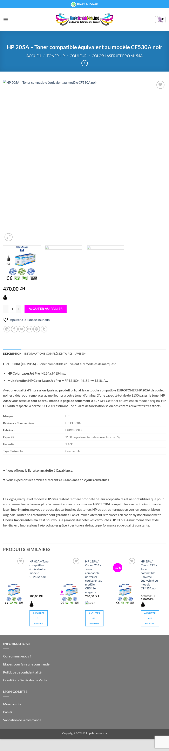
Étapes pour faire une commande (26, 664)
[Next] (157, 161)
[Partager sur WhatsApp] (7, 329)
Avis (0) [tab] (80, 353)
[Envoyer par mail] (29, 329)
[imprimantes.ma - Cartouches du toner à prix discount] (84, 19)
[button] (5, 19)
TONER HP (56, 55)
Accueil (34, 55)
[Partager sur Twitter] (21, 329)
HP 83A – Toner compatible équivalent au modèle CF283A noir (39, 569)
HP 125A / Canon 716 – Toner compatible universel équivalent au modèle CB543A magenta (93, 577)
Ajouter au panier (46, 308)
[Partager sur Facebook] (14, 329)
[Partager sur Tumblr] (44, 329)
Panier (7, 712)
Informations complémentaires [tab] (48, 353)
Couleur (78, 55)
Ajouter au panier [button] (39, 618)
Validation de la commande (22, 720)
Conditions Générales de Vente (25, 680)
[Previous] (11, 161)
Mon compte (12, 704)
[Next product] (84, 63)
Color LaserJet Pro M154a (117, 55)
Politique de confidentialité (22, 672)
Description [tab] (12, 353)
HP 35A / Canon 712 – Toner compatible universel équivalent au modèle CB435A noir (149, 575)
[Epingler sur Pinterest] (36, 329)
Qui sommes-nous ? (17, 656)
